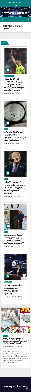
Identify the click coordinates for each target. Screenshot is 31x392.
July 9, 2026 (10, 196)
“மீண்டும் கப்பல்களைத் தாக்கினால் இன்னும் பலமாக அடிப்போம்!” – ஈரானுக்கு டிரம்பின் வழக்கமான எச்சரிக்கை (14, 187)
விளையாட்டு (11, 76)
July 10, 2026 (10, 93)
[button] (25, 19)
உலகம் (6, 76)
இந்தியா (6, 282)
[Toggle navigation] (28, 19)
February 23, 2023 (11, 346)
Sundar (19, 93)
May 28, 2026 (10, 296)
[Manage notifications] (27, 388)
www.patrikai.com (15, 12)
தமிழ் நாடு (5, 335)
